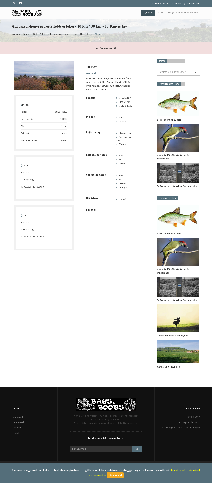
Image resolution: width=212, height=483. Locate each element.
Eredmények (18, 422)
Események (17, 416)
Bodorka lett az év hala (169, 119)
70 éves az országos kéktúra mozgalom (177, 186)
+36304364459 (161, 3)
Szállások (16, 427)
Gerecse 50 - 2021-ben (168, 366)
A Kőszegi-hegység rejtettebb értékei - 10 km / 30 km (66, 33)
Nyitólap (148, 12)
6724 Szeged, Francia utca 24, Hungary (181, 427)
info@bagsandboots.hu (187, 3)
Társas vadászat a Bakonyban (172, 335)
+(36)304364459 (192, 416)
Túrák (160, 12)
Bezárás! (115, 475)
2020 (34, 33)
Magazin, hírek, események (182, 12)
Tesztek (16, 433)
